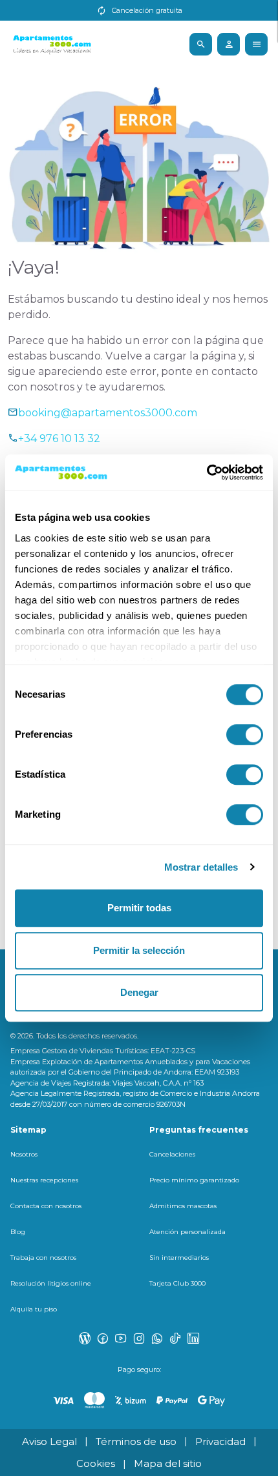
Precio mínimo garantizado (194, 1180)
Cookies (95, 1463)
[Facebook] (102, 1337)
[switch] (244, 734)
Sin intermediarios (179, 1257)
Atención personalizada (187, 1232)
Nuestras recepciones (44, 1180)
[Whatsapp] (157, 1337)
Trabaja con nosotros (43, 1257)
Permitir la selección (139, 950)
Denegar (139, 992)
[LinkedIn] (193, 1337)
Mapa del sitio (168, 1463)
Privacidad (220, 1441)
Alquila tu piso (33, 1309)
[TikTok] (175, 1337)
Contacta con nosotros (45, 1206)
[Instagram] (139, 1337)
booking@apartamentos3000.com (107, 413)
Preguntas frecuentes (198, 1130)
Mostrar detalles (201, 867)
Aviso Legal (49, 1441)
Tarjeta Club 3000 (177, 1283)
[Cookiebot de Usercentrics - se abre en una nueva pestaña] (206, 472)
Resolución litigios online (50, 1283)
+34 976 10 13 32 (59, 438)
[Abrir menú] (200, 44)
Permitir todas (139, 907)
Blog (17, 1232)
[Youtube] (120, 1337)
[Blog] (84, 1337)
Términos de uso (136, 1441)
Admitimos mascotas (183, 1206)
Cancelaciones (172, 1154)
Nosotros (23, 1154)
